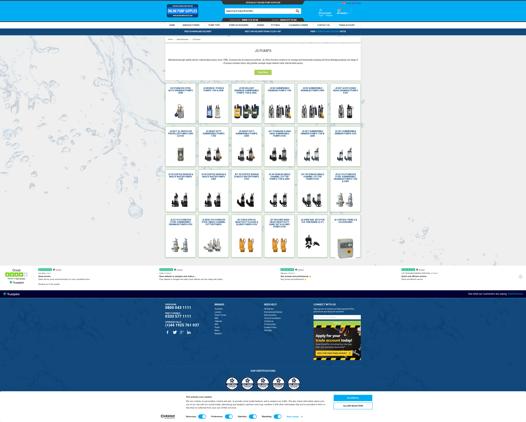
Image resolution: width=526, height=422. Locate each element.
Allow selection (353, 406)
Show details (293, 416)
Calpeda (218, 321)
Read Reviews (515, 293)
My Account (325, 13)
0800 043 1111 (178, 307)
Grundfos (219, 309)
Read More (263, 72)
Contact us (268, 321)
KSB (216, 318)
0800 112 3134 (244, 20)
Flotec (217, 327)
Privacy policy (270, 324)
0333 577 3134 (284, 20)
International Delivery (327, 31)
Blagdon (218, 333)
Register (329, 15)
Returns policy (270, 315)
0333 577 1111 (178, 316)
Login (321, 15)
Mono (217, 330)
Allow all (353, 398)
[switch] (229, 416)
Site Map (268, 330)
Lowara (218, 312)
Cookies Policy (270, 327)
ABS (216, 324)
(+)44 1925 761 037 (182, 325)
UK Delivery (269, 309)
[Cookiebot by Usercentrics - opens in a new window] (168, 417)
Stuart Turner (220, 315)
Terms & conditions (272, 318)
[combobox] (263, 11)
